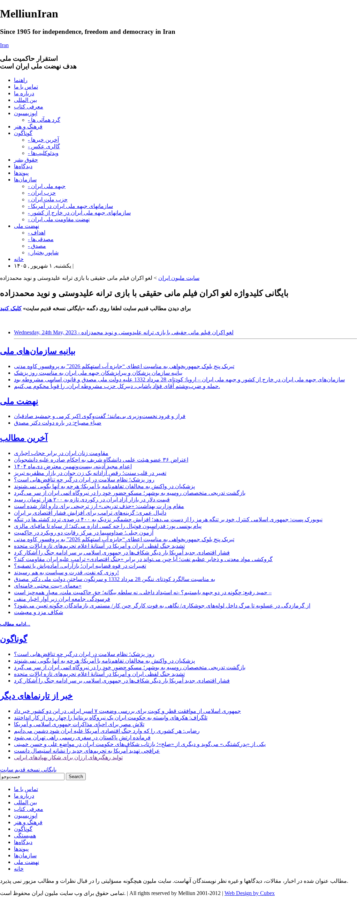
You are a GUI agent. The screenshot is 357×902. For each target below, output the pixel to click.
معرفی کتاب (28, 107)
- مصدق (37, 246)
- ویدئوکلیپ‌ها (43, 153)
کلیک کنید (11, 308)
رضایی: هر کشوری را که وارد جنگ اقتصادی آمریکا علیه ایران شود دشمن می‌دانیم (107, 731)
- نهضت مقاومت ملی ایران (59, 219)
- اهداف (36, 233)
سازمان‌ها (25, 179)
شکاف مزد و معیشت (38, 612)
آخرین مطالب (24, 437)
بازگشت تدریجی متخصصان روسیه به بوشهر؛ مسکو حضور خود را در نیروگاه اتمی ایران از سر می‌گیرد (129, 493)
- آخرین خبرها (43, 140)
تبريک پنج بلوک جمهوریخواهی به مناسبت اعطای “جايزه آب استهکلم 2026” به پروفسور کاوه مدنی (124, 366)
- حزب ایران (42, 193)
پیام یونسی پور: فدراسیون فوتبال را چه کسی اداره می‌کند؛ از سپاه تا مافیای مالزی (108, 526)
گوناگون (23, 133)
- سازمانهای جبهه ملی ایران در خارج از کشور (79, 213)
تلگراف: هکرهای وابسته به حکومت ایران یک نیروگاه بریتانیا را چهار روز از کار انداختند (110, 718)
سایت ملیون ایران (178, 278)
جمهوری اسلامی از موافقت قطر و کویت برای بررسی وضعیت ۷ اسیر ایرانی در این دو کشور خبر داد (127, 711)
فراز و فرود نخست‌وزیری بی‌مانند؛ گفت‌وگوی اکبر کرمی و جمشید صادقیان (99, 416)
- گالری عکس (44, 146)
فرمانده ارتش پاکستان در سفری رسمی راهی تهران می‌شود (82, 737)
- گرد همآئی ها (44, 120)
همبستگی (25, 835)
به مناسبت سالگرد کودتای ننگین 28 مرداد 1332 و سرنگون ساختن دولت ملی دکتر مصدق (114, 579)
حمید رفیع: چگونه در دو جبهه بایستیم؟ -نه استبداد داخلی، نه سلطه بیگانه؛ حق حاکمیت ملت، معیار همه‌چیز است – (143, 592)
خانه (19, 259)
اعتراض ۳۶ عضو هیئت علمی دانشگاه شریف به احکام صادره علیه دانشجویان (101, 460)
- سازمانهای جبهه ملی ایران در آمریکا (70, 206)
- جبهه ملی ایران (47, 186)
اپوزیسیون (25, 113)
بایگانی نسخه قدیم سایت (28, 770)
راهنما (21, 80)
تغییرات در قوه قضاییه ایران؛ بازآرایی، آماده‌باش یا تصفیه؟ (80, 566)
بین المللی (25, 100)
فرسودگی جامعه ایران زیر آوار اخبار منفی (62, 599)
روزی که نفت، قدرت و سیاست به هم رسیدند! (66, 572)
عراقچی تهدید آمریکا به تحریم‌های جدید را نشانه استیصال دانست (87, 751)
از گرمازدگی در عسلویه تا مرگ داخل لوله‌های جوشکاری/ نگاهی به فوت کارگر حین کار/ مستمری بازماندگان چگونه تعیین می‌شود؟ (162, 606)
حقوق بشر (26, 160)
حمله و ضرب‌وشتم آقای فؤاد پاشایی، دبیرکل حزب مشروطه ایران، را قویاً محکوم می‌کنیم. (117, 386)
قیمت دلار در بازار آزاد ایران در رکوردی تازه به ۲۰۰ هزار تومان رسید (92, 499)
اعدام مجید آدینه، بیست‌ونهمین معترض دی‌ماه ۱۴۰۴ (73, 466)
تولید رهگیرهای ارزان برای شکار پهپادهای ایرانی (68, 757)
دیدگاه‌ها (23, 166)
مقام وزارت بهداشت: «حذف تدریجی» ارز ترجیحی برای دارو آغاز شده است (99, 506)
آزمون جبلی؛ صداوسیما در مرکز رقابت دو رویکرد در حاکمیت (83, 533)
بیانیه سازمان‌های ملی (38, 351)
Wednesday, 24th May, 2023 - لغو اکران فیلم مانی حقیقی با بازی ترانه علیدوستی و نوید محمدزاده (124, 332)
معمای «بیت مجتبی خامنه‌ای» (48, 586)
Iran (4, 45)
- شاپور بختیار (43, 252)
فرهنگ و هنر (28, 126)
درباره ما (24, 93)
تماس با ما (26, 87)
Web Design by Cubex (250, 893)
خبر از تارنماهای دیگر (36, 695)
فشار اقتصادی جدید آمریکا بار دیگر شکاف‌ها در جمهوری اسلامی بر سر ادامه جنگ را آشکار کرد (122, 553)
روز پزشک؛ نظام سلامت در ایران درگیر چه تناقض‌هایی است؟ (84, 480)
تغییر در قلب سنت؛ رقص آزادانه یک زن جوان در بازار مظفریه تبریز (90, 473)
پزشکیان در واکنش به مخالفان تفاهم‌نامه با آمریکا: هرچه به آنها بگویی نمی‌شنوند (104, 486)
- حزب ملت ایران (48, 199)
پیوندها (21, 173)
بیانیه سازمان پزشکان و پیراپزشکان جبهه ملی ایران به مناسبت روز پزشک (98, 373)
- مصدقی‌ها (41, 239)
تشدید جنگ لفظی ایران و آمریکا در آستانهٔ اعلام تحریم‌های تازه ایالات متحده (99, 546)
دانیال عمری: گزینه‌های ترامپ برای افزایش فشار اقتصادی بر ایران (90, 513)
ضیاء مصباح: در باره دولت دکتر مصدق (57, 423)
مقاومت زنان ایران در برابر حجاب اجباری (61, 453)
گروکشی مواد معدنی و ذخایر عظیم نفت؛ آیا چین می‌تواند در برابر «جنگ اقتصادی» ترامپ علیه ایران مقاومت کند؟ (143, 559)
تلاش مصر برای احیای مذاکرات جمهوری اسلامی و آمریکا (79, 724)
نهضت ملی (26, 226)
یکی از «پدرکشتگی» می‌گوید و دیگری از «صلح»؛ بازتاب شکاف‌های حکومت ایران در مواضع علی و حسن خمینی (140, 744)
